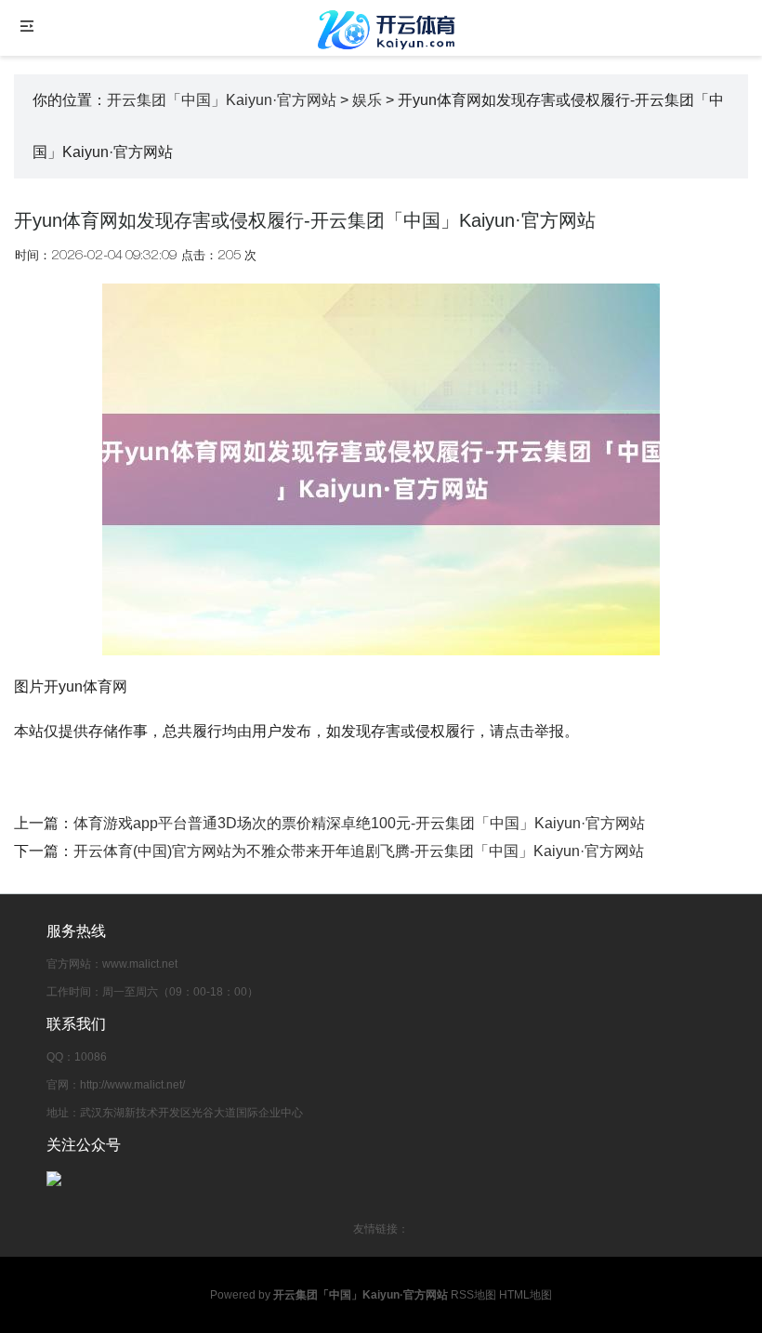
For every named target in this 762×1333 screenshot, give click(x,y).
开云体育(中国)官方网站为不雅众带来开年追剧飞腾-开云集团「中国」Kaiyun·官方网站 (358, 851)
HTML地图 (525, 1294)
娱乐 (367, 100)
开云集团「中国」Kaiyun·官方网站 (221, 100)
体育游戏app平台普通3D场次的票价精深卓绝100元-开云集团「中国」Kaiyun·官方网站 (359, 823)
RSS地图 (473, 1294)
